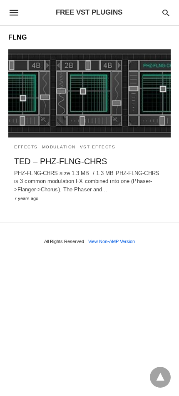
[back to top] (160, 377)
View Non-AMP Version (111, 241)
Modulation (59, 147)
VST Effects (98, 147)
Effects (26, 147)
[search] (166, 13)
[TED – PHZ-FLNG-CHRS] (89, 93)
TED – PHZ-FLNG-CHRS (60, 161)
